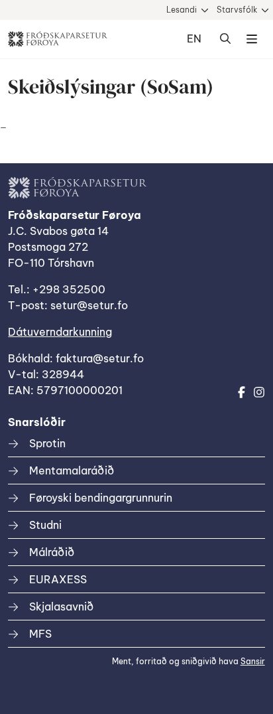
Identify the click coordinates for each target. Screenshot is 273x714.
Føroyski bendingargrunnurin (100, 497)
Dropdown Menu (252, 39)
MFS (40, 633)
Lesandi (181, 10)
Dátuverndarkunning (60, 331)
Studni (45, 525)
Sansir (253, 661)
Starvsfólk (237, 10)
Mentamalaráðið (71, 470)
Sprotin (47, 443)
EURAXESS (58, 579)
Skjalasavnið (61, 606)
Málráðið (51, 552)
